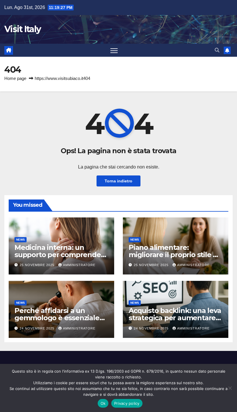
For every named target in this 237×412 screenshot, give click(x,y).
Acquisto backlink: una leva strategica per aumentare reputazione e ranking (175, 317)
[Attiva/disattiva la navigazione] (114, 50)
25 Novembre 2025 (37, 265)
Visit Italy (22, 29)
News (20, 239)
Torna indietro (118, 181)
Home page (15, 78)
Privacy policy (127, 403)
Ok (103, 403)
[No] (230, 388)
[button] (217, 50)
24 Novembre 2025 (37, 328)
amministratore (79, 265)
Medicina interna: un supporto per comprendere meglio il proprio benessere (61, 254)
